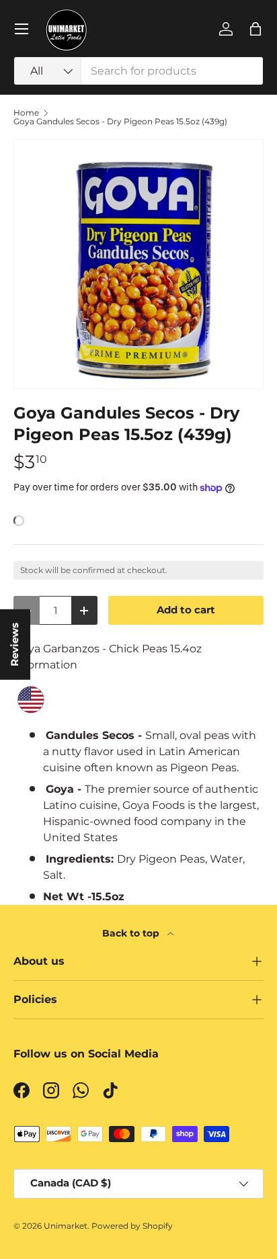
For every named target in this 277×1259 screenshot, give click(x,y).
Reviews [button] (15, 644)
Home (26, 113)
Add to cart (186, 610)
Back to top (132, 933)
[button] (255, 29)
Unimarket (65, 1226)
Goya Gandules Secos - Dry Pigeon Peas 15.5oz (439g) (120, 122)
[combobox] (138, 71)
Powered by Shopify (132, 1226)
